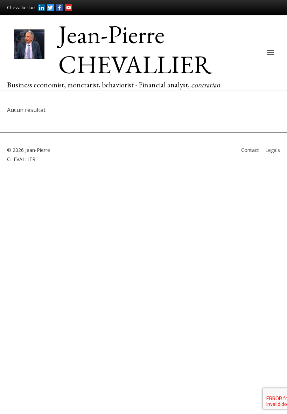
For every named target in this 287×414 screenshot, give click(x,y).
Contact (250, 150)
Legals (272, 150)
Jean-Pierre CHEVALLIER (135, 49)
